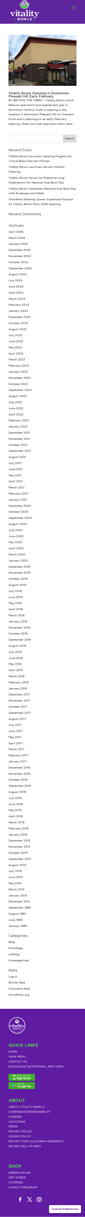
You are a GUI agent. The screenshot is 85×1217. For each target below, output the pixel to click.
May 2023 (15, 347)
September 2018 (19, 639)
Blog (11, 942)
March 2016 (16, 822)
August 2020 (17, 524)
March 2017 (16, 749)
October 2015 (17, 852)
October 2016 (17, 779)
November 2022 (19, 377)
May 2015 (15, 883)
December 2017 (19, 694)
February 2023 (18, 365)
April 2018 (15, 670)
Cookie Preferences (65, 1208)
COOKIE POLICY (19, 1136)
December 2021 (19, 432)
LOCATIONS (16, 1122)
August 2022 (17, 396)
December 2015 (19, 840)
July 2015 (15, 871)
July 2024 (15, 280)
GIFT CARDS (17, 1177)
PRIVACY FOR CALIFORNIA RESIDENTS (35, 1141)
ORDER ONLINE (19, 1173)
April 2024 (16, 292)
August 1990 (17, 913)
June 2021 (15, 469)
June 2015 (15, 877)
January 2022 (18, 426)
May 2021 (15, 475)
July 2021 (15, 463)
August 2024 (17, 274)
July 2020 (15, 530)
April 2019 (15, 609)
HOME (12, 1052)
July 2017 (15, 724)
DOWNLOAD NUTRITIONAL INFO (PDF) (36, 1066)
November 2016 (19, 773)
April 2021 (15, 481)
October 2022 (18, 384)
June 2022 (15, 408)
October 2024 (18, 262)
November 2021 (19, 438)
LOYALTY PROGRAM (22, 1187)
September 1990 (19, 907)
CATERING (15, 1182)
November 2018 (19, 627)
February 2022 (18, 420)
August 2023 (17, 329)
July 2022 (15, 402)
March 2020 (16, 554)
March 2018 (16, 676)
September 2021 (19, 450)
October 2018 (17, 633)
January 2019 (17, 621)
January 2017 (17, 761)
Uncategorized (18, 960)
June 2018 (15, 658)
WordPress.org (18, 994)
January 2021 (17, 499)
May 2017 (15, 737)
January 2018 (17, 688)
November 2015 (19, 846)
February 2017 (18, 755)
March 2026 (16, 237)
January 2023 (18, 371)
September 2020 (20, 517)
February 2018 (18, 682)
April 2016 (15, 816)
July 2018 (15, 651)
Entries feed (16, 982)
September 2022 (20, 389)
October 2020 (18, 511)
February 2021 (18, 493)
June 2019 (15, 597)
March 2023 (16, 359)
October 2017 (17, 706)
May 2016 (15, 810)
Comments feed (19, 988)
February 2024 (18, 304)
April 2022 (15, 414)
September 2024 (20, 268)
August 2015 (17, 865)
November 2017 (19, 700)
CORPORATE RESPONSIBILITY (29, 1112)
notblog (13, 954)
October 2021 (17, 444)
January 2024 (18, 310)
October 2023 (18, 323)
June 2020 (16, 536)
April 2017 (15, 743)
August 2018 (17, 645)
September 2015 (19, 859)
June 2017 (15, 731)
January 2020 (18, 560)
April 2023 (15, 353)
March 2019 (16, 615)
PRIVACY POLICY (20, 1131)
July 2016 (15, 798)
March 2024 (16, 298)
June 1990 (15, 919)
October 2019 (17, 578)
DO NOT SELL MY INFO (24, 1146)
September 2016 (19, 785)
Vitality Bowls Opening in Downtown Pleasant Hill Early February (38, 95)
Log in (12, 976)
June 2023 (15, 341)
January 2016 (17, 834)
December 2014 (19, 901)
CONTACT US (17, 1061)
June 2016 (15, 804)
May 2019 (15, 603)
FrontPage (15, 948)
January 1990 (17, 926)
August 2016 (17, 791)
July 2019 (15, 591)
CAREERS (15, 1117)
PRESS (13, 1126)
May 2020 (15, 542)
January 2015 (17, 895)
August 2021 (17, 457)
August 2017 (17, 719)
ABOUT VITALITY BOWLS (26, 1107)
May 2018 (15, 664)
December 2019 (19, 566)
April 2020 (16, 548)
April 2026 (15, 231)
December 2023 (19, 317)
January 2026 (18, 243)
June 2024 (16, 286)
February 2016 (18, 828)
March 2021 (16, 487)
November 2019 (19, 572)
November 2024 (19, 256)
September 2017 (19, 712)
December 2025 (19, 250)
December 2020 (19, 505)
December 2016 (19, 767)
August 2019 (17, 584)
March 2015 (16, 889)
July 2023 (15, 335)
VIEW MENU (17, 1056)
